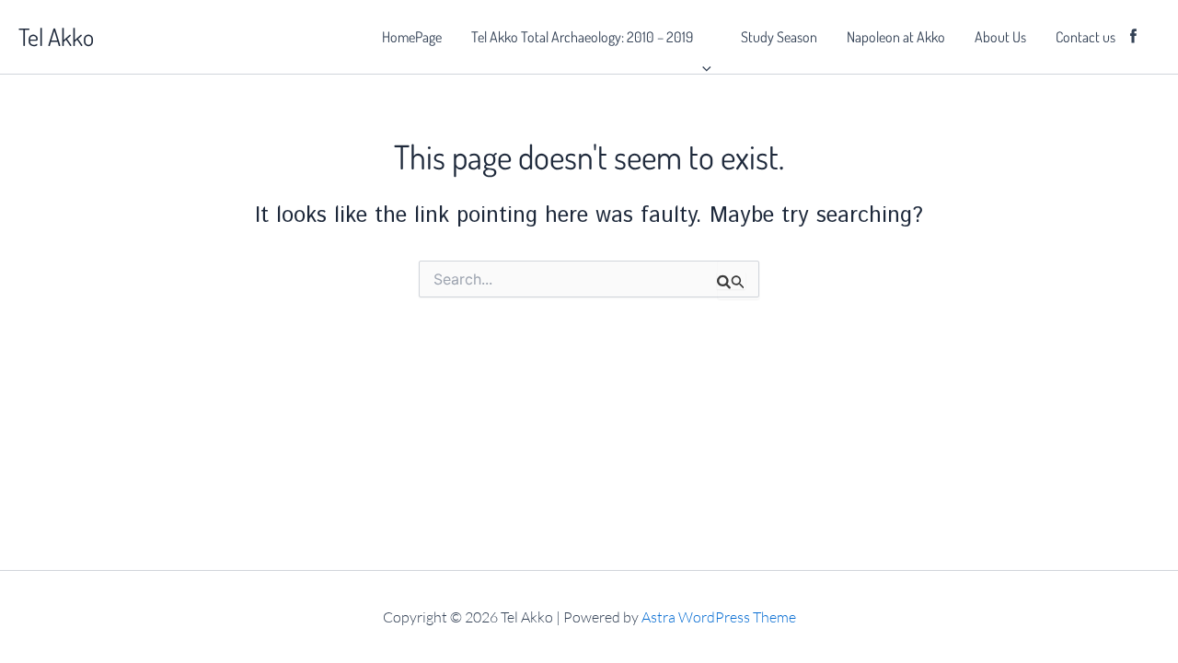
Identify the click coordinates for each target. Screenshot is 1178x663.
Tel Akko (56, 36)
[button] (702, 37)
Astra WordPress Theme (718, 617)
